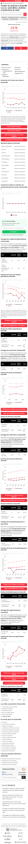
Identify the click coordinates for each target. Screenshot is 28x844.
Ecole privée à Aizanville (8, 743)
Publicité (17, 824)
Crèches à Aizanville (7, 741)
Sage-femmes (19, 73)
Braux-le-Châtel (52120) (8, 712)
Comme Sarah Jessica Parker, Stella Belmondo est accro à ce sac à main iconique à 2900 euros (14, 803)
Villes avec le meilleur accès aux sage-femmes (14, 673)
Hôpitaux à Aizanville (7, 726)
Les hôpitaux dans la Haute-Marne (14, 139)
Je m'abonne (13, 231)
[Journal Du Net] (20, 833)
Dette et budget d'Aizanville (9, 737)
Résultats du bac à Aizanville (9, 760)
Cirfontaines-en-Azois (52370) (9, 707)
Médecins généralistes (6, 75)
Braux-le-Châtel (14, 19)
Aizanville (4, 722)
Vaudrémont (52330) (7, 708)
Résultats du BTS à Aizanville (9, 764)
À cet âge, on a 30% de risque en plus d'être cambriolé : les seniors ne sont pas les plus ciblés (13, 810)
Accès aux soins (7, 67)
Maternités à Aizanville (8, 745)
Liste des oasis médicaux (14, 130)
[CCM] (7, 833)
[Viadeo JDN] (20, 839)
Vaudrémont (23, 17)
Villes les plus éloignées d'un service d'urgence (14, 135)
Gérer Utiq (24, 825)
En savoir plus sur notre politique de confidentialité (12, 234)
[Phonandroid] (20, 842)
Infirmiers (18, 69)
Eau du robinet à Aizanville (9, 749)
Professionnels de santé (9, 3)
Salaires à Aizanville (7, 735)
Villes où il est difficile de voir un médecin (14, 325)
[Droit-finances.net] (20, 836)
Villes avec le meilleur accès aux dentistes (14, 409)
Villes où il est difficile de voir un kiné (14, 588)
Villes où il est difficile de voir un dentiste (14, 413)
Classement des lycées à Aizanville (10, 730)
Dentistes (18, 67)
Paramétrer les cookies (16, 825)
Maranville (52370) (6, 710)
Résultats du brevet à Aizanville (10, 762)
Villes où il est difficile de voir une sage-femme (14, 678)
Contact (13, 824)
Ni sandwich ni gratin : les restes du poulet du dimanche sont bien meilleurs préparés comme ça (13, 790)
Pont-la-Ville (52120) (7, 714)
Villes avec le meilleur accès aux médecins (15, 321)
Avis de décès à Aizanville (8, 724)
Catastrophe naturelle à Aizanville (10, 728)
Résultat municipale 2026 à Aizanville (11, 758)
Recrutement (22, 824)
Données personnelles (6, 825)
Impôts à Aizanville (7, 739)
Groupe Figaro (12, 826)
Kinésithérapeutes (20, 71)
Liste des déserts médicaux (14, 126)
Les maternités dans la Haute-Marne (14, 683)
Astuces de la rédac (7, 774)
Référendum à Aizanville (8, 750)
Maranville (5, 19)
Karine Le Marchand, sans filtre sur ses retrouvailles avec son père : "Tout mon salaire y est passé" (12, 797)
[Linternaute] (7, 836)
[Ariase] (7, 842)
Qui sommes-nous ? (7, 824)
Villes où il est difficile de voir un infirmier (14, 500)
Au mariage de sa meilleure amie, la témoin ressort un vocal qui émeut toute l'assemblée (14, 816)
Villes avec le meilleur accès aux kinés (14, 584)
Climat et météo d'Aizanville (9, 733)
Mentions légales (5, 826)
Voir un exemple (22, 772)
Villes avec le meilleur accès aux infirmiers (15, 496)
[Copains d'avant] (7, 839)
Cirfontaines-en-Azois (13, 17)
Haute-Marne (20, 3)
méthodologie (4, 40)
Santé (4, 772)
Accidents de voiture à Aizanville (10, 731)
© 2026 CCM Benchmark (21, 826)
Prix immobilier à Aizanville (9, 747)
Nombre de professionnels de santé (7, 71)
